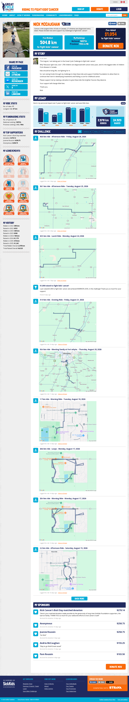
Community (51, 15)
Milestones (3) (108, 131)
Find (124, 15)
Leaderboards (65, 15)
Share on (17, 80)
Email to (16, 74)
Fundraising (38, 15)
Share (113, 24)
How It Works (23, 15)
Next (93, 117)
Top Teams (70, 686)
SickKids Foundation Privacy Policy (107, 699)
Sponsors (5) (120, 131)
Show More (79, 598)
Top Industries (71, 691)
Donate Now (111, 46)
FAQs (76, 15)
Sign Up (80, 9)
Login (118, 9)
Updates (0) (87, 131)
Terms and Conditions (123, 699)
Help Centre (48, 689)
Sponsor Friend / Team (31, 686)
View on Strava (61, 181)
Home (4, 15)
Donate (100, 9)
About (12, 15)
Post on (17, 67)
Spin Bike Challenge (30, 691)
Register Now (27, 684)
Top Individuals (71, 684)
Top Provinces (71, 689)
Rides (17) (97, 131)
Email (123, 24)
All (80, 131)
